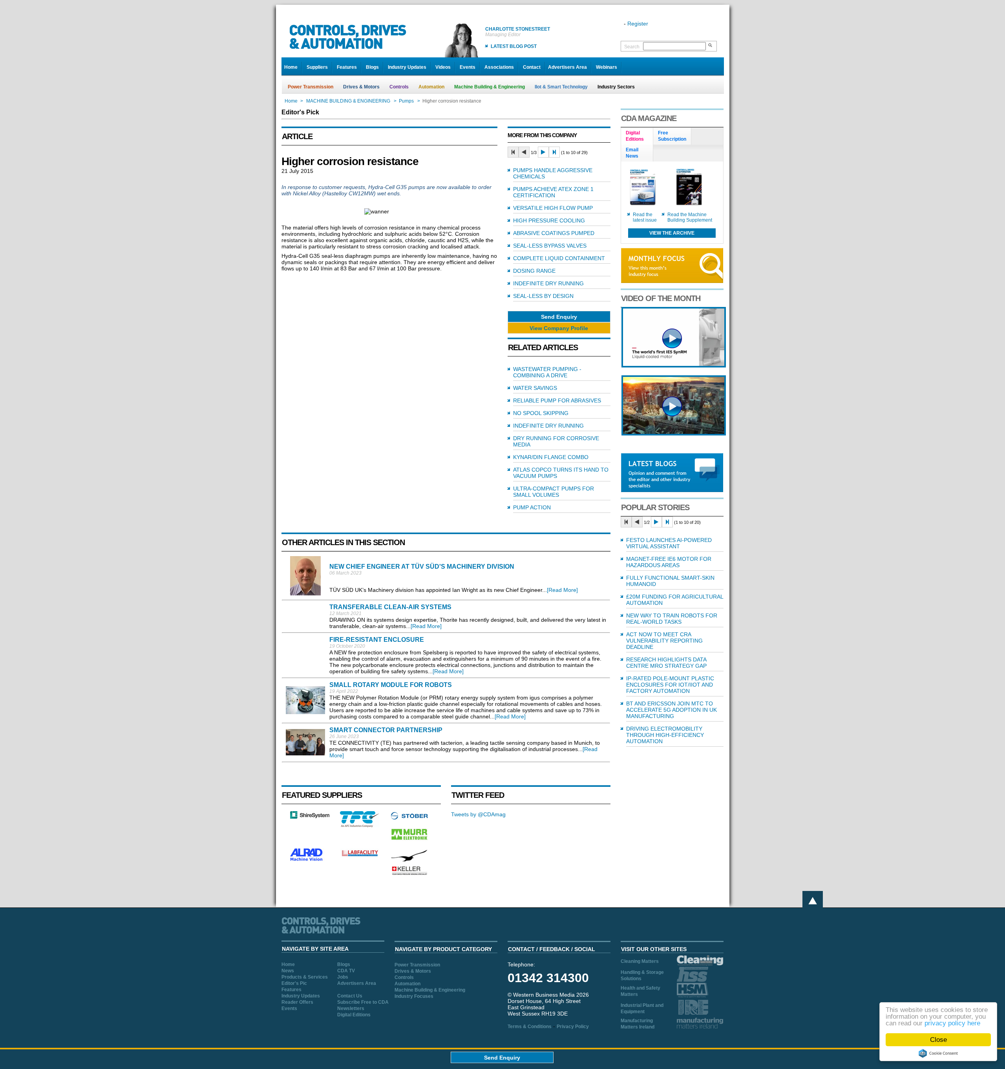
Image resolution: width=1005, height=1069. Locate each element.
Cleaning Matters (640, 961)
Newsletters (350, 1008)
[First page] (513, 152)
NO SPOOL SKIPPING (540, 413)
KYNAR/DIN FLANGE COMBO (550, 457)
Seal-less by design (543, 296)
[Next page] (543, 152)
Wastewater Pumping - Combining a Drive (547, 372)
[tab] (637, 136)
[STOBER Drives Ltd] (409, 818)
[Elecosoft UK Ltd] (309, 817)
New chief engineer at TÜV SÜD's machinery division (421, 566)
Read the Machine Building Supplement (689, 217)
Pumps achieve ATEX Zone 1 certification (553, 192)
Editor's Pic (294, 983)
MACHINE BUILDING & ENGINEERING (348, 101)
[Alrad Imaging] (309, 860)
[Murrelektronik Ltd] (409, 841)
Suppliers (317, 67)
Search (632, 47)
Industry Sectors (616, 87)
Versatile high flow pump (553, 208)
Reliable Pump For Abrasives (557, 400)
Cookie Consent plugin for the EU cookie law (938, 1053)
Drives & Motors (361, 87)
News (287, 970)
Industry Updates (407, 67)
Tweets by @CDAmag (478, 814)
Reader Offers (297, 1002)
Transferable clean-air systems (390, 607)
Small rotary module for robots (390, 684)
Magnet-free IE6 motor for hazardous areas (668, 562)
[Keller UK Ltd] (409, 874)
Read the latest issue (645, 217)
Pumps (406, 101)
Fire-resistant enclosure (376, 639)
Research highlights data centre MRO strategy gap (666, 662)
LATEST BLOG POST (514, 46)
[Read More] (562, 590)
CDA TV (346, 970)
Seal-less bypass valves (550, 245)
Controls (399, 87)
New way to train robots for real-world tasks (671, 618)
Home (291, 67)
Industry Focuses (414, 996)
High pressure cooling (549, 220)
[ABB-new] (673, 365)
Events (467, 67)
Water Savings (535, 388)
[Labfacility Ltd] (359, 856)
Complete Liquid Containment (559, 258)
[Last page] (554, 152)
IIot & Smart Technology (561, 87)
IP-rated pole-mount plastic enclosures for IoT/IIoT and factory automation (670, 684)
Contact (532, 67)
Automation (431, 87)
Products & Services (304, 977)
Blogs (372, 67)
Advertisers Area (567, 67)
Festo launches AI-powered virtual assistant (669, 543)
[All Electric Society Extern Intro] (673, 433)
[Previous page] (524, 152)
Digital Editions (354, 1015)
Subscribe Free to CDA (363, 1002)
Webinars (606, 67)
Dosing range (534, 271)
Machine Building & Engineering (489, 87)
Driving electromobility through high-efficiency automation (665, 735)
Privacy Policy (573, 1026)
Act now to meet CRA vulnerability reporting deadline (664, 640)
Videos (443, 67)
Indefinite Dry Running (548, 283)
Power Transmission (310, 87)
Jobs (342, 977)
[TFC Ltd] (359, 825)
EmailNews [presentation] (632, 153)
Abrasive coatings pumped (553, 233)
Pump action (532, 507)
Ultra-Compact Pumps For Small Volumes (553, 491)
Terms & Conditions (530, 1026)
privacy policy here (952, 1023)
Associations (499, 67)
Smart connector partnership (385, 730)
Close (938, 1039)
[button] (559, 316)
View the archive (671, 233)
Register (637, 23)
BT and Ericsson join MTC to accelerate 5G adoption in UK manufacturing (671, 709)
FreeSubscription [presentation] (672, 136)
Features (347, 67)
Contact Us (349, 996)
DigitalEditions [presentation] (635, 136)
